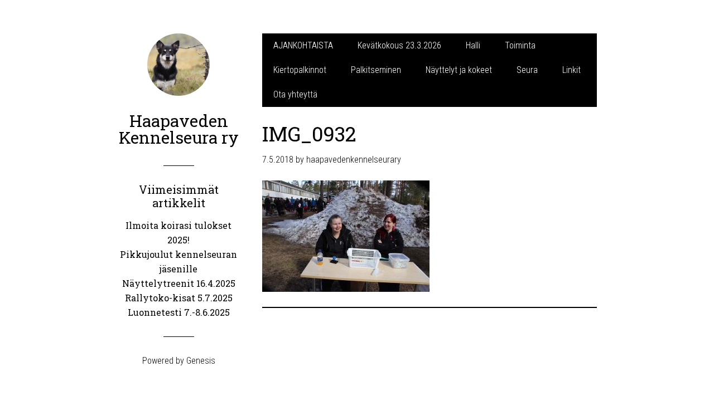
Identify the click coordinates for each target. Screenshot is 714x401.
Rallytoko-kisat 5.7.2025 (179, 298)
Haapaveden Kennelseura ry (179, 129)
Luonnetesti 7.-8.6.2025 (179, 312)
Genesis (200, 360)
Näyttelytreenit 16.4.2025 (178, 283)
